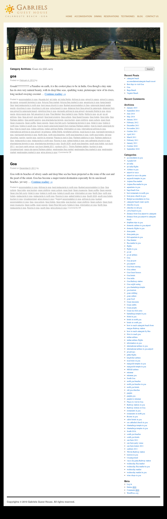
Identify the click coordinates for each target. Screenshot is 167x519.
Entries (131, 487)
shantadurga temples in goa (47, 143)
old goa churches (133, 390)
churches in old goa (40, 108)
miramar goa (132, 375)
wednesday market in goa (28, 152)
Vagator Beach (132, 93)
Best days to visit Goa (135, 84)
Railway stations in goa (83, 137)
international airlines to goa (94, 128)
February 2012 (132, 122)
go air (99, 114)
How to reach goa (22, 128)
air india (53, 99)
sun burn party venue (25, 146)
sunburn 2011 (61, 146)
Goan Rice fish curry (57, 204)
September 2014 (133, 110)
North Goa (42, 134)
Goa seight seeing (33, 119)
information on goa (72, 128)
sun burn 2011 (132, 440)
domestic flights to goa (95, 111)
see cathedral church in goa (97, 140)
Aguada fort (43, 99)
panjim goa (31, 137)
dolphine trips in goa (47, 111)
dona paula (131, 231)
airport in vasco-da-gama (136, 175)
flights (81, 114)
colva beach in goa (58, 108)
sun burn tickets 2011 (44, 146)
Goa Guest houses (80, 116)
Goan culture (96, 201)
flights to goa (90, 114)
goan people (42, 204)
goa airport (38, 116)
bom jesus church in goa (52, 105)
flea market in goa (69, 114)
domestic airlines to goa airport (70, 111)
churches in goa (23, 108)
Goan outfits (30, 122)
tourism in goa (96, 146)
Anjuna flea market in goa (71, 102)
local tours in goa (87, 131)
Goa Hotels (50, 201)
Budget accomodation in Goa (77, 105)
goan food (105, 119)
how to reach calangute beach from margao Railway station (63, 125)
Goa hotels (94, 116)
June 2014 (131, 113)
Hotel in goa (96, 122)
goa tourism (69, 119)
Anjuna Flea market (50, 102)
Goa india (104, 116)
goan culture (94, 119)
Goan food (107, 201)
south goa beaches (80, 143)
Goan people (42, 122)
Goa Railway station (135, 281)
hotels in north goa (48, 193)
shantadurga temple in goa (22, 143)
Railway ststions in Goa (136, 407)
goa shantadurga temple (52, 119)
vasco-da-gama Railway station (38, 149)
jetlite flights (57, 131)
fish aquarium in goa (40, 114)
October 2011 (132, 131)
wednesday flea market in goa (88, 149)
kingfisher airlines (71, 131)
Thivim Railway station (79, 146)
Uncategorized (16, 149)
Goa (19, 116)
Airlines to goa (78, 99)
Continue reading (55, 94)
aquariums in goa (91, 102)
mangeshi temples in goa (136, 363)
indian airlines (37, 128)
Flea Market (55, 114)
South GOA (66, 143)
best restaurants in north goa (27, 105)
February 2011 (132, 140)
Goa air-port (27, 116)
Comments (133, 490)
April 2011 (131, 134)
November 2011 (133, 128)
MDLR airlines (133, 369)
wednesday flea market (63, 149)
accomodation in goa (28, 99)
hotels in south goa (28, 125)
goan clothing (82, 119)
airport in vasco (92, 99)
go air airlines (132, 254)
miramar (130, 372)
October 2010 (132, 146)
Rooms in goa (60, 140)
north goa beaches (56, 134)
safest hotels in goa (75, 140)
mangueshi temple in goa (26, 134)
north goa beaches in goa (77, 134)
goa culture (39, 201)
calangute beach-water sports (138, 201)
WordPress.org (132, 493)
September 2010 (133, 149)
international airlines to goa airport (25, 131)
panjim (22, 137)
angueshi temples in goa (30, 102)
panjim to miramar (45, 137)
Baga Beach (131, 90)
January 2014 (132, 119)
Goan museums (17, 122)
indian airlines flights (54, 128)
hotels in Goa (73, 204)
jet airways (46, 131)
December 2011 (133, 125)
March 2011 (131, 137)
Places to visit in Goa (63, 137)
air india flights (64, 99)
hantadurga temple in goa (78, 122)
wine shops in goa (49, 152)
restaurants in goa (23, 140)
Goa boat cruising (52, 116)
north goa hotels (96, 134)
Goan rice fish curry (57, 122)
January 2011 (132, 143)
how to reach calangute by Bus (139, 331)
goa (13, 76)
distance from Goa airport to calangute (85, 108)
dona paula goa (23, 114)
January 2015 (132, 107)
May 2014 (131, 116)
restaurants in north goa (42, 140)
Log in (129, 484)
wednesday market (134, 469)
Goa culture (66, 116)
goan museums (17, 204)
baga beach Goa (133, 190)
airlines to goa (88, 199)
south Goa (45, 207)
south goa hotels (97, 143)
